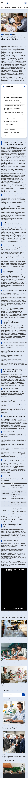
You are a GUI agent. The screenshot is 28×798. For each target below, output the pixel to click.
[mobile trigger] (2, 3)
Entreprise (3, 641)
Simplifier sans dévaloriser (10, 119)
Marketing (14, 34)
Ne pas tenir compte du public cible (11, 132)
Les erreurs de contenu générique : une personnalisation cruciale (12, 91)
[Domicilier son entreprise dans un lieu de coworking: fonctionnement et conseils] (14, 651)
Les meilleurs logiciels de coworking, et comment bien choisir (13, 773)
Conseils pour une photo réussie (12, 100)
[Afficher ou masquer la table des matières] (19, 86)
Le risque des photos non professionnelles (13, 97)
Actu (2, 664)
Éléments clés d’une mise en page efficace (14, 105)
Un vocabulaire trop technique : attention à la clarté (13, 115)
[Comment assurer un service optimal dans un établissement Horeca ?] (14, 628)
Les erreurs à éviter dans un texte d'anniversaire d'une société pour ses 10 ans (13, 208)
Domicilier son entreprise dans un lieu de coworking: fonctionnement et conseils (11, 661)
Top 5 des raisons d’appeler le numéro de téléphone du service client (12, 727)
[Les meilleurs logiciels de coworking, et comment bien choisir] (14, 770)
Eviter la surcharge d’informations (11, 121)
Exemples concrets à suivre (11, 94)
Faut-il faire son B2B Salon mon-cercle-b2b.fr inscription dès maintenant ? (13, 757)
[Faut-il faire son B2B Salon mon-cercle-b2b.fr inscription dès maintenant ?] (14, 742)
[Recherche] (22, 3)
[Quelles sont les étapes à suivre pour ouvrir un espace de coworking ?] (14, 674)
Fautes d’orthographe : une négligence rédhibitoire (12, 109)
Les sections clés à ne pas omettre (11, 127)
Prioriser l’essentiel (9, 124)
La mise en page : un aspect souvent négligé (13, 103)
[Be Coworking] (9, 3)
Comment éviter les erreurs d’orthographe (14, 112)
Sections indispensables (10, 129)
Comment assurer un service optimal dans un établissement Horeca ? (12, 638)
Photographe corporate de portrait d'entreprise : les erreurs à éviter (13, 170)
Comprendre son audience (10, 135)
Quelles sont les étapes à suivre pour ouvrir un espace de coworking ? (12, 684)
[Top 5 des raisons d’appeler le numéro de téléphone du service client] (14, 712)
